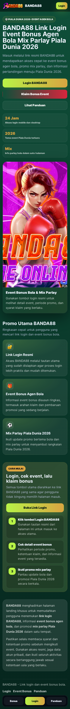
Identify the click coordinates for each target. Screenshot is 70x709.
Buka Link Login (35, 507)
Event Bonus (22, 691)
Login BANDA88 (35, 83)
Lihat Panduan (35, 105)
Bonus (14, 701)
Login (61, 5)
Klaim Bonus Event (35, 94)
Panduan (56, 701)
